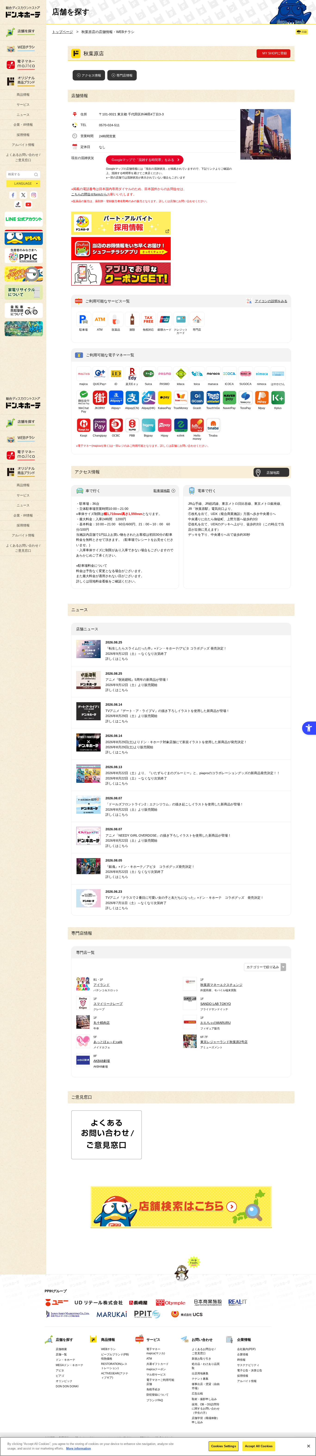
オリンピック (64, 1381)
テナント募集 (200, 1378)
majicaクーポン (156, 1369)
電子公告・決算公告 (249, 1370)
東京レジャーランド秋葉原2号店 (224, 1042)
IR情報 (241, 1359)
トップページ (62, 32)
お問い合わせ (202, 1340)
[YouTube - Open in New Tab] (28, 206)
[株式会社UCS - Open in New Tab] (187, 1316)
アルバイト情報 (23, 145)
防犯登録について (157, 1394)
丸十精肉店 (101, 1023)
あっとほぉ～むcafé (107, 1042)
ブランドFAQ (154, 1400)
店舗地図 (272, 472)
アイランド (101, 985)
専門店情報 (124, 75)
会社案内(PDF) (246, 1349)
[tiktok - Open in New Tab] (18, 206)
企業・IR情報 (23, 124)
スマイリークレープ (108, 1004)
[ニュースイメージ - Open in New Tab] (88, 655)
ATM (149, 1358)
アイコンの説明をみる (271, 301)
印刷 (304, 32)
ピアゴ (60, 1375)
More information (78, 1448)
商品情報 (23, 94)
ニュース (23, 115)
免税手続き (153, 1389)
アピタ (60, 1370)
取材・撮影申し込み (204, 1399)
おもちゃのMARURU (215, 1023)
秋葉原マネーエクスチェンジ (221, 985)
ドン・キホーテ (65, 1359)
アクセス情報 (91, 75)
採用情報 (23, 135)
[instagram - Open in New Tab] (33, 197)
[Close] (309, 1446)
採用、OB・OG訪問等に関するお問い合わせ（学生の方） (206, 1408)
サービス (23, 104)
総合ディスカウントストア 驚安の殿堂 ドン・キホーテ (23, 12)
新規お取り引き (201, 1358)
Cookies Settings (223, 1446)
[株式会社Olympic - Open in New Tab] (171, 1305)
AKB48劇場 (101, 1061)
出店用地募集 (200, 1373)
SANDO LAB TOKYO (215, 1004)
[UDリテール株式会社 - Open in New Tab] (99, 1305)
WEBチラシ (108, 1349)
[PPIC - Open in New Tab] (23, 261)
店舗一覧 (61, 1354)
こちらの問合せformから (89, 194)
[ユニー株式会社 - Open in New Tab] (57, 1305)
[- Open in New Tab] (121, 257)
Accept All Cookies (259, 1446)
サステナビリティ (248, 1365)
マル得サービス (156, 1374)
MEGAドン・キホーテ (69, 1365)
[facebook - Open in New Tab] (13, 197)
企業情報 (244, 1340)
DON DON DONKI (67, 1386)
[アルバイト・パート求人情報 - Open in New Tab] (121, 223)
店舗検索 (61, 1349)
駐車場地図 (162, 491)
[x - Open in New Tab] (23, 197)
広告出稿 (197, 1393)
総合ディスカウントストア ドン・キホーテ (23, 402)
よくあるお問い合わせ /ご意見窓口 (23, 157)
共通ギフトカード (157, 1364)
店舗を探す (181, 1207)
